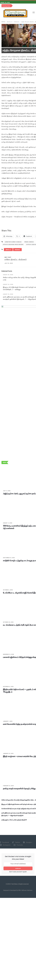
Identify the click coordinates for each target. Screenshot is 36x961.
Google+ (28, 842)
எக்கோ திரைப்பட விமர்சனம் (15, 259)
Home (3, 21)
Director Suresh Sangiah (13, 241)
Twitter (17, 842)
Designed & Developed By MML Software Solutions (17, 890)
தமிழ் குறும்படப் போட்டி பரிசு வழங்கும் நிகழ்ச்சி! (14, 820)
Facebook (5, 842)
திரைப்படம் (9, 21)
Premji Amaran (29, 241)
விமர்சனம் (16, 21)
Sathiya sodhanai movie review (13, 244)
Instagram (6, 845)
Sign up (18, 868)
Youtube (19, 845)
